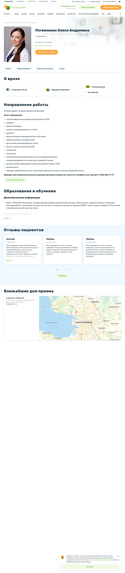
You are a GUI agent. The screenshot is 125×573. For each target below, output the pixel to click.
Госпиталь (71, 14)
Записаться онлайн (111, 7)
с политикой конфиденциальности (100, 560)
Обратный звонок (88, 7)
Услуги (7, 14)
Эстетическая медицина (89, 14)
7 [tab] (68, 269)
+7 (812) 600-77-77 (11, 304)
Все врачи (62, 276)
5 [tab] (64, 269)
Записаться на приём (46, 52)
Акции (24, 14)
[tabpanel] (23, 250)
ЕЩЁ (109, 14)
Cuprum (53, 1)
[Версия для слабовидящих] (120, 2)
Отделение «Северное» (45, 45)
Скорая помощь (95, 1)
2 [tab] (58, 269)
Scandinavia (20, 1)
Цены (17, 14)
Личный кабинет (110, 1)
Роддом (50, 14)
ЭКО (103, 14)
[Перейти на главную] (15, 7)
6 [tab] (66, 269)
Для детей (60, 14)
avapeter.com (43, 1)
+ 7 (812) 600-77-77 (67, 6)
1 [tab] (56, 269)
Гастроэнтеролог (41, 36)
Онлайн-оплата (80, 1)
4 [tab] (62, 269)
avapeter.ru (31, 1)
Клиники (41, 14)
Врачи (32, 14)
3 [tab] (60, 269)
